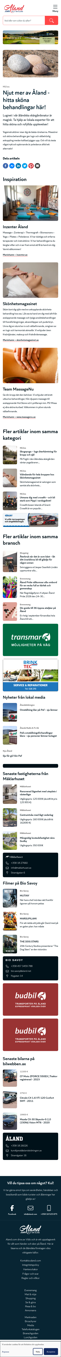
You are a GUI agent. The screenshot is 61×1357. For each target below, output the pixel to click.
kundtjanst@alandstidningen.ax (26, 1150)
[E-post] (37, 165)
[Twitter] (24, 165)
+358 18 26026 (19, 1145)
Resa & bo (30, 1306)
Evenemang (30, 1290)
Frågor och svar (30, 1273)
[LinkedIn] (18, 165)
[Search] (51, 20)
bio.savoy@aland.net (21, 970)
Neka (38, 1351)
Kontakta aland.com (30, 1260)
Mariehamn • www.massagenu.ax (19, 416)
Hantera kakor (30, 1269)
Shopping (31, 1298)
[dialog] (30, 1349)
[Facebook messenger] (12, 165)
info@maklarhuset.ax (21, 867)
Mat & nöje (30, 1294)
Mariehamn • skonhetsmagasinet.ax (21, 339)
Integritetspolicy (30, 1264)
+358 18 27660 (19, 862)
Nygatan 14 (17, 975)
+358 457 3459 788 (21, 965)
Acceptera (51, 1351)
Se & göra (30, 1302)
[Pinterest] (31, 165)
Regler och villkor (30, 1278)
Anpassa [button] (5, 1351)
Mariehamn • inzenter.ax (15, 254)
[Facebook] (5, 165)
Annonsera (30, 1310)
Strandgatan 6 (18, 872)
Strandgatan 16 (18, 1155)
